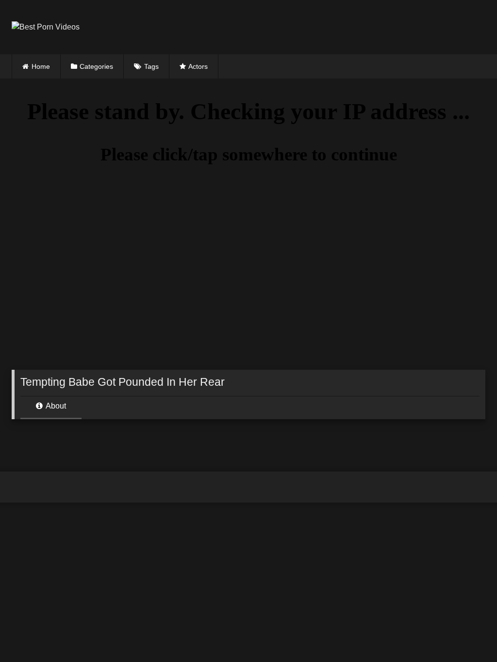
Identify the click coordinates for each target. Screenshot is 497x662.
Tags (151, 66)
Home (41, 66)
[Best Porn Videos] (204, 27)
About (55, 406)
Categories (96, 66)
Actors (198, 66)
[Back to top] (467, 633)
